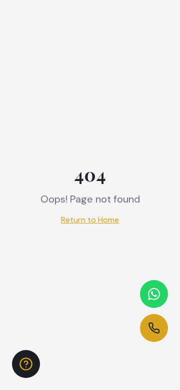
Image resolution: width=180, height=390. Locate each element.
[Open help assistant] (26, 364)
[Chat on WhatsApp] (154, 294)
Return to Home (90, 219)
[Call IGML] (154, 328)
